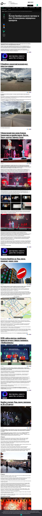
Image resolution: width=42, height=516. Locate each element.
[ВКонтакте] (4, 24)
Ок (21, 514)
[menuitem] (3, 8)
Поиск (30, 5)
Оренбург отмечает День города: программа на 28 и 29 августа (16, 403)
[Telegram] (4, 27)
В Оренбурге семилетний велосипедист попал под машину (14, 65)
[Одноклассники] (4, 26)
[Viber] (30, 52)
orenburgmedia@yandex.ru (14, 3)
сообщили (7, 100)
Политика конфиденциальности (34, 513)
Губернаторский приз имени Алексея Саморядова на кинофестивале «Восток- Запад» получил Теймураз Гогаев (15, 135)
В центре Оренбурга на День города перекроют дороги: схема (13, 259)
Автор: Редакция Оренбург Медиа (4, 35)
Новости (6, 11)
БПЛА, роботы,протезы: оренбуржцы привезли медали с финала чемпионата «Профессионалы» (15, 340)
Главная (3, 11)
